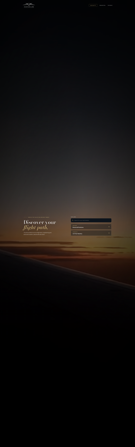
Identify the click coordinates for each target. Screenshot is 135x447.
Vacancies (103, 5)
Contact (110, 5)
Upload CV (93, 5)
